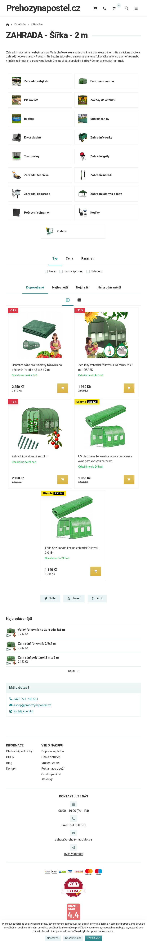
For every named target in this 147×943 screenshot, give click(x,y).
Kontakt (11, 768)
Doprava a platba (52, 751)
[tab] (68, 300)
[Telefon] (104, 8)
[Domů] (7, 24)
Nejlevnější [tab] (60, 287)
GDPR (10, 757)
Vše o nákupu (52, 745)
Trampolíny (31, 156)
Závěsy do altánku (102, 100)
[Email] (95, 8)
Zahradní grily (99, 156)
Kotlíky (94, 212)
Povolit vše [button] (93, 938)
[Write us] (73, 847)
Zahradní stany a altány (106, 194)
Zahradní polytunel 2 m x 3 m (30, 456)
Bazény (29, 118)
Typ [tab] (55, 258)
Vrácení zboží (50, 763)
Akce (52, 271)
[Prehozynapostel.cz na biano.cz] (73, 912)
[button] (62, 388)
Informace (15, 745)
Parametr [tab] (88, 258)
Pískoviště (31, 100)
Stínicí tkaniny (99, 118)
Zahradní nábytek (36, 81)
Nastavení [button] (53, 938)
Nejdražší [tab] (82, 287)
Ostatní (62, 231)
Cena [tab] (69, 258)
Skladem (96, 271)
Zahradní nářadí (100, 175)
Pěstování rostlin (102, 81)
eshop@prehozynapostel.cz (32, 705)
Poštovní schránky (37, 212)
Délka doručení (51, 757)
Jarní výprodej (73, 271)
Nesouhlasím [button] (73, 938)
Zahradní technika (36, 175)
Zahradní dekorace (37, 194)
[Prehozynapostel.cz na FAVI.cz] (73, 887)
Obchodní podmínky (19, 751)
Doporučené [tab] (35, 287)
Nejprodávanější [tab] (109, 287)
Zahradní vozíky (101, 137)
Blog (9, 763)
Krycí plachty (33, 137)
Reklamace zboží (52, 768)
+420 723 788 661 (25, 699)
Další (71, 671)
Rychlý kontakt (23, 711)
